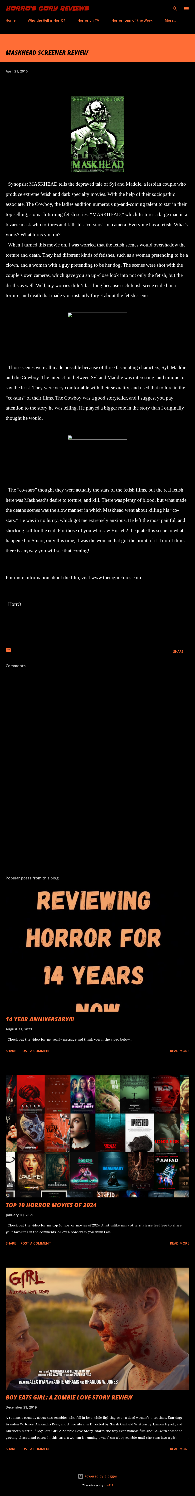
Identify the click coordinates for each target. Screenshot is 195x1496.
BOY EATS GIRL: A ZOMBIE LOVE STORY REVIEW (69, 1397)
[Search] (175, 8)
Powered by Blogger (100, 1476)
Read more (179, 1050)
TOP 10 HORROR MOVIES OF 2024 (51, 1205)
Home (10, 20)
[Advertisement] (97, 827)
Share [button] (178, 651)
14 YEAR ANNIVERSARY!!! (40, 1019)
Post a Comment (35, 1050)
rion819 (108, 1485)
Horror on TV (88, 20)
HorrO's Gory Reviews (47, 8)
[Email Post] (8, 651)
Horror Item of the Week (132, 20)
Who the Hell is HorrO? (46, 20)
